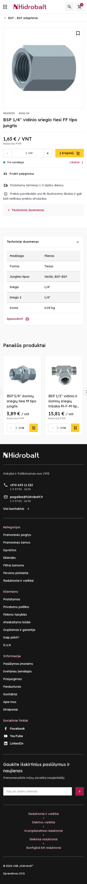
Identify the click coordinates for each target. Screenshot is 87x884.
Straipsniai (10, 709)
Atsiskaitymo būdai (16, 622)
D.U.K (7, 645)
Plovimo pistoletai (15, 573)
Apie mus (9, 702)
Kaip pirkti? (11, 637)
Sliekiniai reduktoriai (43, 839)
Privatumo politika (16, 607)
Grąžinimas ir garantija (19, 630)
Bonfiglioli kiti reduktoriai (43, 848)
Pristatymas (11, 599)
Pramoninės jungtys (17, 535)
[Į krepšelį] (33, 428)
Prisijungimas (12, 679)
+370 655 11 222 (21, 485)
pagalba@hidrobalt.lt (26, 497)
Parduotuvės (12, 687)
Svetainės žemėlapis (17, 671)
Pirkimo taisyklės (15, 614)
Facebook (17, 729)
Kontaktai (10, 694)
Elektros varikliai (43, 822)
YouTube (16, 736)
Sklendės (9, 558)
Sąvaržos (9, 550)
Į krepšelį (67, 153)
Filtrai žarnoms (13, 565)
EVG (22, 873)
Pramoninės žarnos (16, 542)
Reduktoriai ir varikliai (18, 581)
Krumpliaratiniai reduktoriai (43, 831)
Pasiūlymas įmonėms (18, 664)
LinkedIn (16, 743)
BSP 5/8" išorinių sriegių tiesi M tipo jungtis (21, 401)
